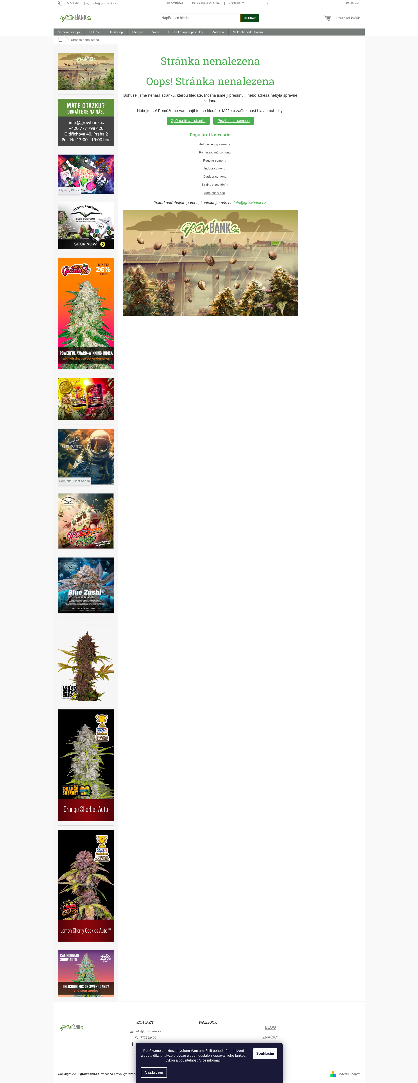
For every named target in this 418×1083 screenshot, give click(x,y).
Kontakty (236, 3)
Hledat (250, 18)
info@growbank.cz (250, 203)
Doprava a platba (206, 3)
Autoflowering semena (214, 144)
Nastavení (154, 1072)
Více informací (210, 1060)
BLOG (270, 1027)
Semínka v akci (214, 192)
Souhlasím (265, 1053)
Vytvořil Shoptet (349, 1074)
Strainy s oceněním (214, 184)
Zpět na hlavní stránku (188, 121)
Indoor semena (214, 168)
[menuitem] (69, 32)
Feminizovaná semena (215, 152)
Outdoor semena (214, 176)
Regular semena (214, 160)
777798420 (148, 1037)
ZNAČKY (270, 1037)
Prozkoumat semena (234, 121)
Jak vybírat (174, 3)
